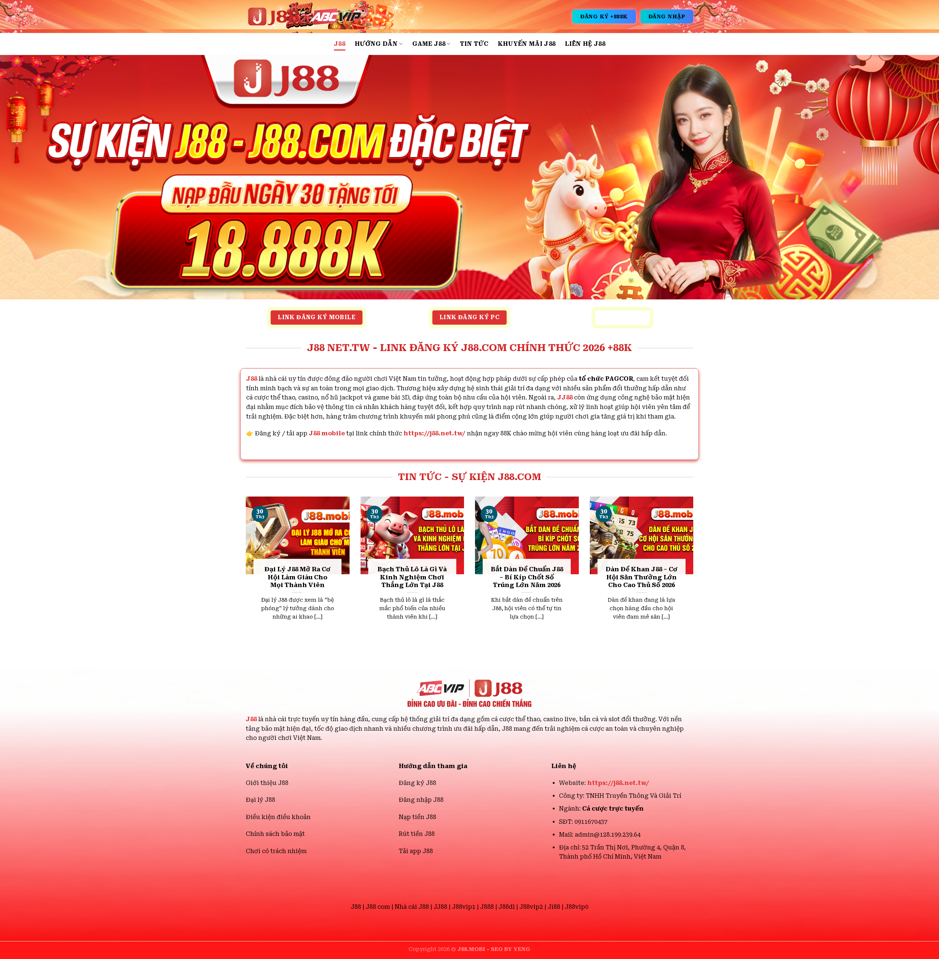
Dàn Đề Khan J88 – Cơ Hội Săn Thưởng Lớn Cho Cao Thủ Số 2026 (641, 577)
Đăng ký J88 (417, 782)
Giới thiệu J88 (267, 782)
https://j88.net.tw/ (434, 433)
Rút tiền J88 (417, 833)
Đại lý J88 (260, 799)
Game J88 (429, 43)
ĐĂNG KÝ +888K (604, 16)
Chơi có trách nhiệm (276, 851)
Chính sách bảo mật (275, 833)
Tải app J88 (416, 851)
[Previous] (244, 571)
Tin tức (474, 43)
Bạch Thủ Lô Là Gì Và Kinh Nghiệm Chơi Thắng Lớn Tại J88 (412, 577)
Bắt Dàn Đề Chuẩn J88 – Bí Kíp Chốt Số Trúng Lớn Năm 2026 (527, 577)
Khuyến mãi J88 (526, 43)
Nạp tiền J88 (417, 817)
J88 (339, 43)
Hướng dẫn (376, 43)
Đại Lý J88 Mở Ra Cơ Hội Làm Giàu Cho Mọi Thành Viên (297, 577)
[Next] (694, 571)
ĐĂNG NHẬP (667, 16)
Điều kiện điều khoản (278, 817)
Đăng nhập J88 (421, 799)
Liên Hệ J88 (585, 43)
